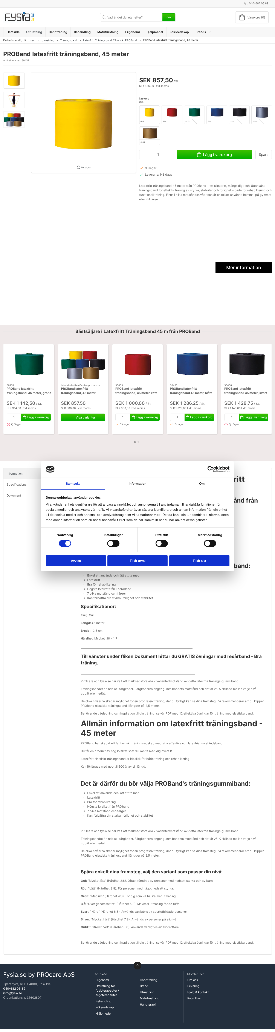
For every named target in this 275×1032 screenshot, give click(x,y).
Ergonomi (102, 980)
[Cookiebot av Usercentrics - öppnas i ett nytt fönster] (210, 469)
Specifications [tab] (16, 484)
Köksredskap (105, 1007)
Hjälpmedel (103, 1013)
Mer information (243, 267)
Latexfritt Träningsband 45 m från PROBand (110, 40)
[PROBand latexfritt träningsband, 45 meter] (83, 364)
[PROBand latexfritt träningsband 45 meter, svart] (246, 364)
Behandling (103, 1001)
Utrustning (47, 40)
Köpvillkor (194, 998)
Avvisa (76, 560)
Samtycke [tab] (73, 483)
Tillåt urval (137, 560)
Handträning (148, 980)
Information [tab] (137, 483)
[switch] (113, 543)
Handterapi (148, 1004)
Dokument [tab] (14, 495)
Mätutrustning (149, 998)
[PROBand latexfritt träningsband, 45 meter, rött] (137, 364)
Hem (32, 40)
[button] (203, 32)
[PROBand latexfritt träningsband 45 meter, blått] (192, 364)
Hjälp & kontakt (198, 992)
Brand (144, 986)
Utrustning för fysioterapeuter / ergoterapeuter (107, 990)
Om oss (192, 980)
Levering (193, 986)
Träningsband (68, 40)
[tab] (135, 442)
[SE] (19, 17)
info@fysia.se (12, 993)
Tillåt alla (199, 560)
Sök (169, 17)
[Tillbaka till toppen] (137, 965)
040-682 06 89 (14, 988)
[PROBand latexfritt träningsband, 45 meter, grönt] (29, 364)
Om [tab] (202, 483)
